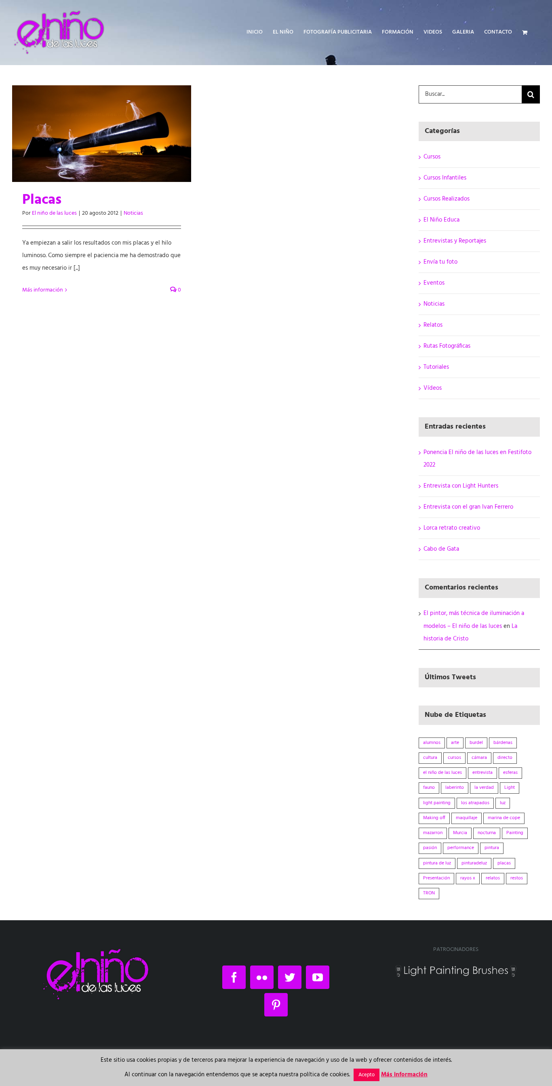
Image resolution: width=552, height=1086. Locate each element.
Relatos (432, 325)
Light (509, 788)
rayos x (467, 878)
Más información (42, 290)
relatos (493, 878)
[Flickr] (262, 977)
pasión (430, 848)
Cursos (431, 157)
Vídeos (432, 388)
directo (504, 758)
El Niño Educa (441, 220)
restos (516, 878)
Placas (41, 200)
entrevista (482, 773)
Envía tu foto (440, 262)
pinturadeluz (474, 863)
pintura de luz (437, 863)
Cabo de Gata (441, 549)
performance (460, 848)
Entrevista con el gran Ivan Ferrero (468, 507)
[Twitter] (289, 977)
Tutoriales (436, 367)
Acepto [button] (366, 1075)
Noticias (133, 213)
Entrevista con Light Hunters (460, 486)
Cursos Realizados (446, 199)
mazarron (432, 833)
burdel (476, 743)
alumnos (431, 743)
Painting (514, 833)
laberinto (454, 788)
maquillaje (466, 818)
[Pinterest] (276, 1004)
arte (455, 743)
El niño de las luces (54, 213)
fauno (429, 788)
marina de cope (504, 818)
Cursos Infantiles (444, 178)
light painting (437, 803)
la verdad (484, 788)
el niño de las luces (442, 773)
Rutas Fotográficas (446, 346)
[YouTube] (317, 977)
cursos (454, 758)
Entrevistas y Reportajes (454, 241)
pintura (492, 848)
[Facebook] (234, 977)
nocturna (487, 833)
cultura (430, 758)
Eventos (434, 283)
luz (503, 803)
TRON (429, 893)
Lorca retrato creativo (451, 528)
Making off (434, 818)
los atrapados (475, 803)
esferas (510, 773)
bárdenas (502, 743)
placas (504, 863)
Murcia (460, 833)
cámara (479, 758)
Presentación (436, 878)
